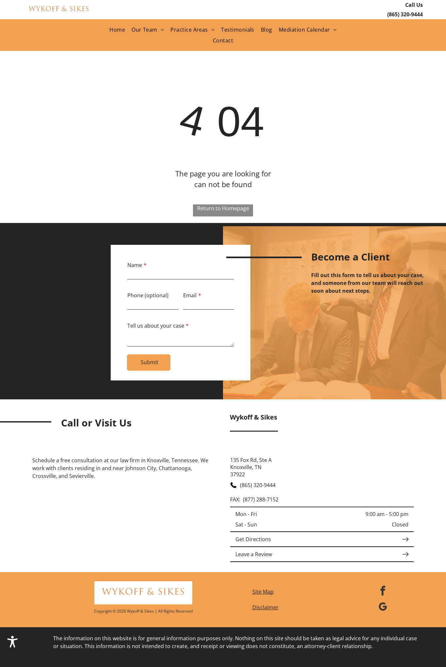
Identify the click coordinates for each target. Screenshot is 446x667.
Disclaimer (265, 607)
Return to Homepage (223, 208)
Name (134, 265)
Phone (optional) (147, 295)
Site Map (263, 591)
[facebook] (383, 592)
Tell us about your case (155, 325)
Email (190, 295)
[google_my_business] (383, 607)
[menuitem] (117, 29)
